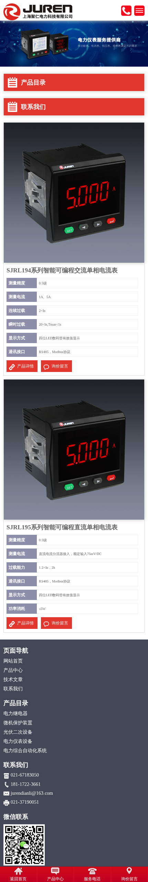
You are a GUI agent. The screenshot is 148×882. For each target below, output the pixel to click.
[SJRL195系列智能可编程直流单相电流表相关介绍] (74, 449)
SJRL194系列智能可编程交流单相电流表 (62, 270)
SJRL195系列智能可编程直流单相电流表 (62, 527)
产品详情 (25, 366)
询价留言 (60, 366)
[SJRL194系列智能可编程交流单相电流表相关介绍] (74, 192)
